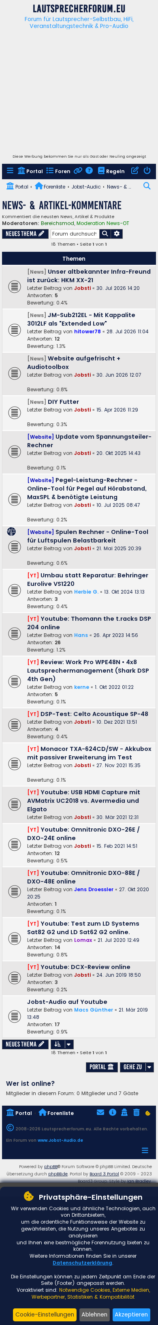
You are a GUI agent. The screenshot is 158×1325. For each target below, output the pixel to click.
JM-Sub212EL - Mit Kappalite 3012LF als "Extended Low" (81, 319)
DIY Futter (63, 402)
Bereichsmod (57, 223)
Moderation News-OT (103, 223)
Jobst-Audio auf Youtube (67, 1002)
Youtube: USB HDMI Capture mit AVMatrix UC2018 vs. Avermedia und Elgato (83, 800)
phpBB (51, 1167)
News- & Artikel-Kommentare (62, 205)
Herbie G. (86, 591)
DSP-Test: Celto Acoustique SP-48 (94, 714)
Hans (81, 635)
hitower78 (87, 331)
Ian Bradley (139, 1181)
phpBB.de (58, 1174)
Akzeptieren (131, 1314)
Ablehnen (94, 1314)
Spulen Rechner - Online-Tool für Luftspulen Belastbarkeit (87, 536)
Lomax (83, 940)
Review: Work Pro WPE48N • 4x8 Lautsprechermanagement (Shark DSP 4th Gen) (88, 670)
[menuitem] (10, 171)
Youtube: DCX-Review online (85, 967)
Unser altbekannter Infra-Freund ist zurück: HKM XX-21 (89, 276)
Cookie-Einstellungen (44, 1314)
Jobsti (82, 288)
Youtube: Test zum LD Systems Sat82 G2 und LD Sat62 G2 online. (83, 928)
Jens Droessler (93, 889)
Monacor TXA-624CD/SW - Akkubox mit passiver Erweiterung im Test (89, 753)
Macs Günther (93, 1009)
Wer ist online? (30, 1083)
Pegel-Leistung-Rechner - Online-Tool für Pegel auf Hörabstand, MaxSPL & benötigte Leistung (87, 488)
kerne (81, 687)
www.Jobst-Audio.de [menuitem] (60, 1140)
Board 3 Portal (104, 1174)
